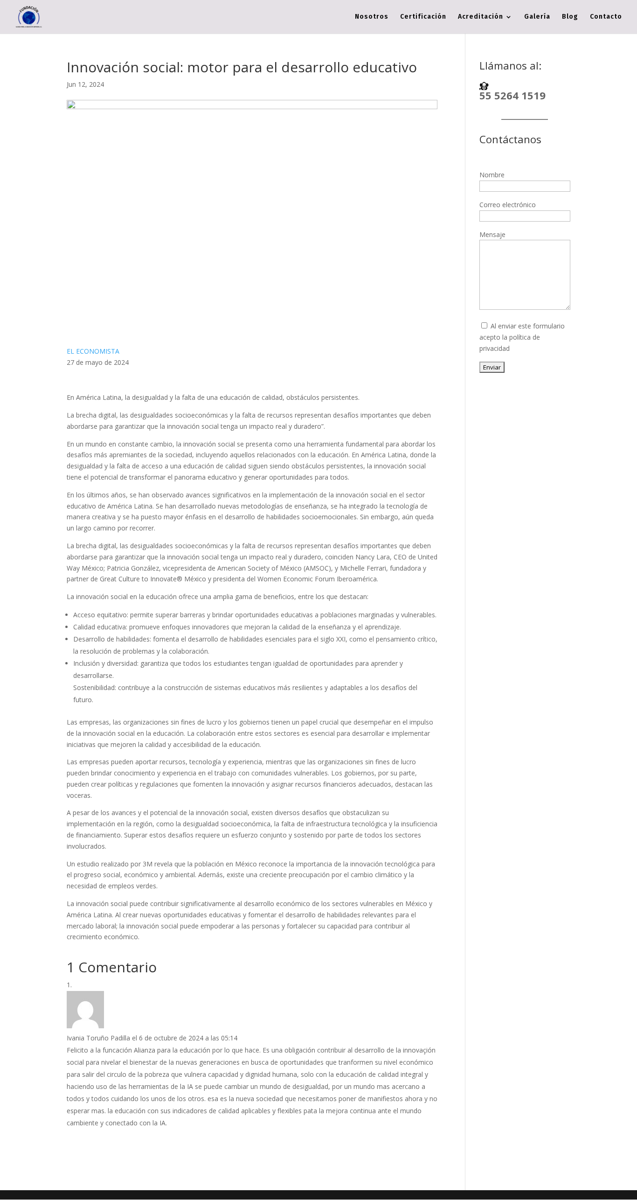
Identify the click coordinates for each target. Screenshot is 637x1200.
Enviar (492, 367)
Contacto (606, 17)
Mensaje (492, 234)
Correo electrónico (507, 204)
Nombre (492, 174)
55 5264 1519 (512, 95)
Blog (570, 17)
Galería (537, 17)
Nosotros (371, 17)
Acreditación (480, 17)
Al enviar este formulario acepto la (522, 337)
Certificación (423, 17)
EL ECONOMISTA (93, 351)
